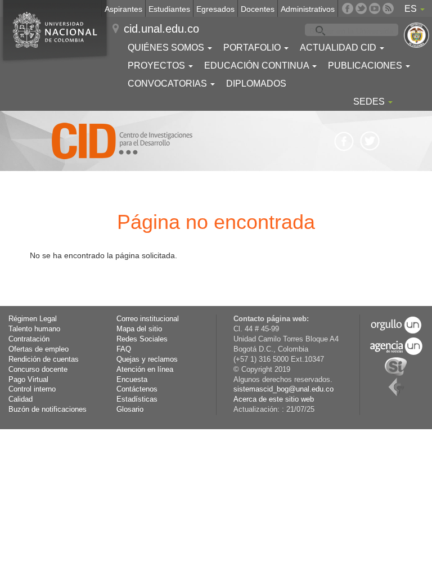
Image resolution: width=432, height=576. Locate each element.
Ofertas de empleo (38, 349)
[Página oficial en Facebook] (347, 8)
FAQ (123, 349)
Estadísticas (137, 399)
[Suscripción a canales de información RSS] (388, 8)
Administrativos (308, 9)
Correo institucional (147, 319)
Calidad (20, 399)
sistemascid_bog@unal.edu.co (283, 389)
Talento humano (34, 329)
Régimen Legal (32, 319)
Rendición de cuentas (43, 359)
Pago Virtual (28, 380)
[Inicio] (122, 141)
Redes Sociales (142, 339)
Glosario (129, 409)
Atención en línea (144, 370)
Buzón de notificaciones (47, 409)
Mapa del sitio (139, 329)
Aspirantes (123, 9)
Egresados (215, 9)
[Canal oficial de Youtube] (374, 8)
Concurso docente (38, 370)
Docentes (257, 9)
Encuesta (131, 380)
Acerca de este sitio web (273, 399)
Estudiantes (169, 9)
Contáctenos (137, 389)
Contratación (29, 339)
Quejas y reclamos (147, 359)
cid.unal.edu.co (161, 28)
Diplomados (256, 83)
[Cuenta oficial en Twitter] (361, 8)
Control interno (32, 389)
